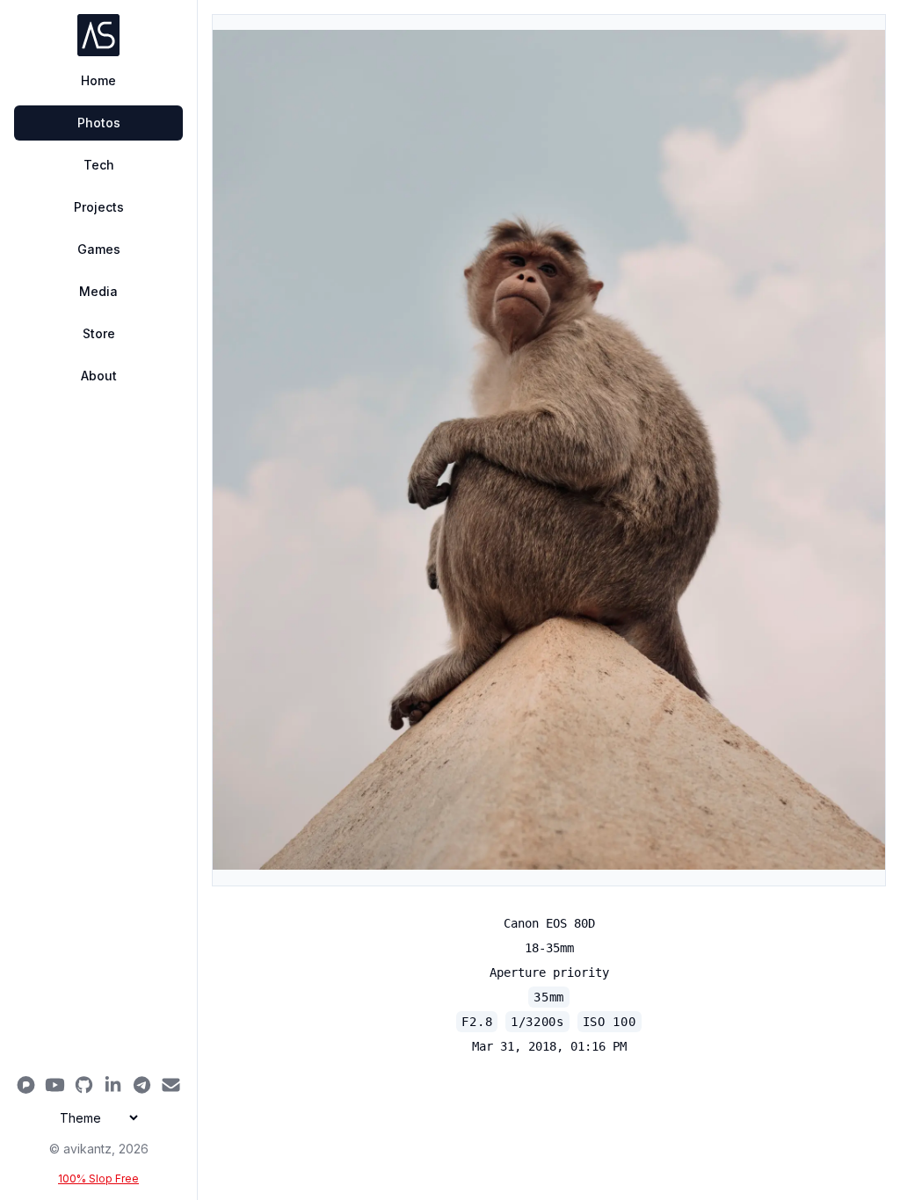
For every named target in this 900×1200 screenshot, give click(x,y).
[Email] (171, 1084)
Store (99, 333)
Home (98, 80)
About (99, 375)
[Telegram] (142, 1084)
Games (98, 249)
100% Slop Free (98, 1178)
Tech (98, 164)
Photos (98, 122)
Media (98, 291)
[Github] (84, 1084)
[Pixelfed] (26, 1084)
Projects (99, 206)
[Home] (98, 35)
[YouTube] (55, 1084)
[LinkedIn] (113, 1084)
